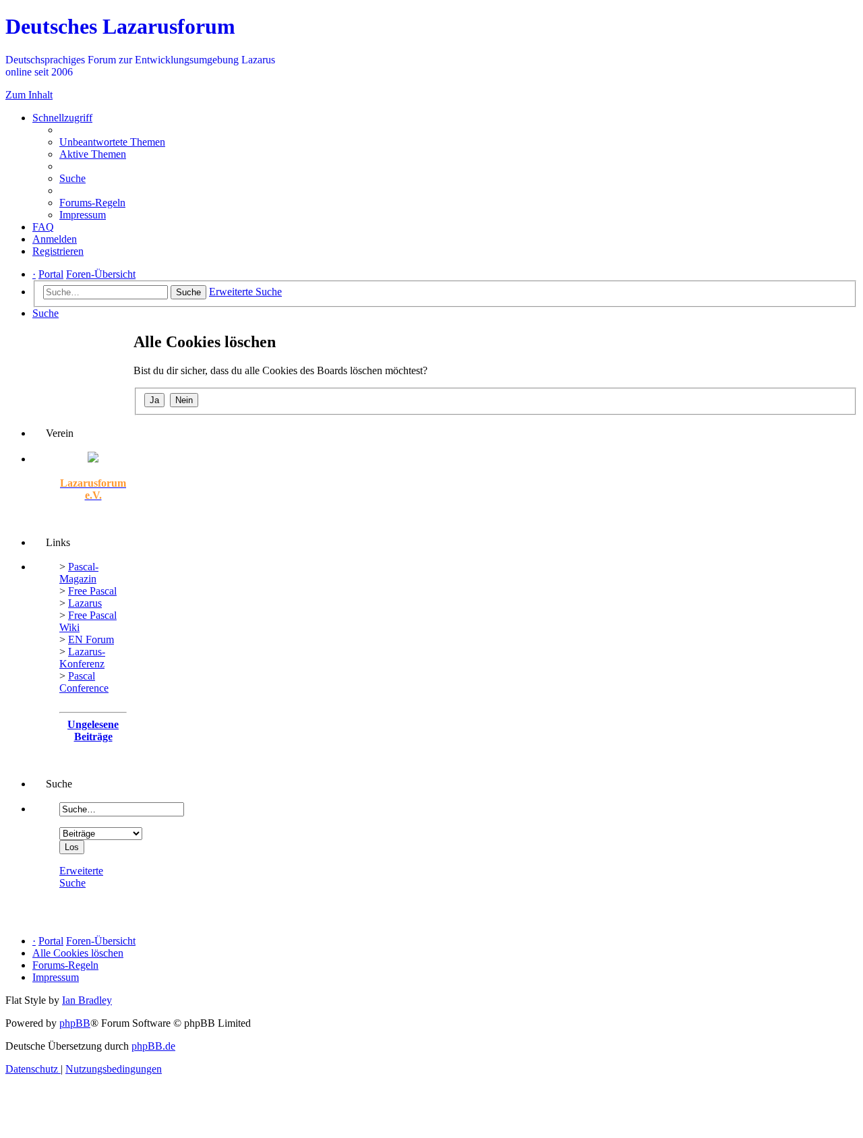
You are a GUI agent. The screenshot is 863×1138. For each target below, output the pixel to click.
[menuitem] (112, 142)
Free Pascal (92, 591)
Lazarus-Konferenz (82, 657)
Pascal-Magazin (78, 573)
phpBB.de (153, 1046)
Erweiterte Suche (81, 877)
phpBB (74, 1023)
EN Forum (91, 639)
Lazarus (85, 603)
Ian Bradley (87, 1000)
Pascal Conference (84, 682)
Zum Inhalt (29, 94)
